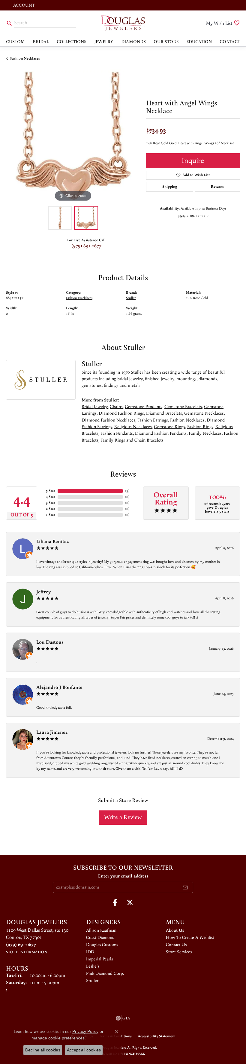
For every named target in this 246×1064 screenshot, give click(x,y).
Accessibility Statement (157, 1036)
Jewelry (103, 41)
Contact (230, 41)
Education (199, 41)
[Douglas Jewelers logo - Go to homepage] (122, 23)
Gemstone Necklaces (204, 413)
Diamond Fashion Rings (121, 413)
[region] (73, 136)
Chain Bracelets (149, 440)
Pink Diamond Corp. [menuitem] (105, 973)
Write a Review (123, 817)
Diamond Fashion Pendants (161, 433)
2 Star (50, 509)
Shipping (169, 186)
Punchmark (134, 1054)
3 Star (50, 503)
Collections (71, 41)
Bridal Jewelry (95, 407)
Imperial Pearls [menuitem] (99, 959)
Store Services (179, 952)
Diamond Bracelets (164, 413)
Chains (116, 407)
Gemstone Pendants (143, 407)
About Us (175, 930)
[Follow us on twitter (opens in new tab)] (129, 902)
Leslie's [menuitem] (92, 966)
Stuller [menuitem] (92, 980)
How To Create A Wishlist (190, 937)
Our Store (166, 41)
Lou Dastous (49, 642)
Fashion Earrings (152, 420)
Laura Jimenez (52, 732)
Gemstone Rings (169, 427)
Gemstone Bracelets (183, 407)
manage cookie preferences (58, 1038)
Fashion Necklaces (25, 58)
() (127, 491)
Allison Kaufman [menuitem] (101, 930)
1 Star (50, 515)
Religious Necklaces (133, 427)
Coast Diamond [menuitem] (100, 937)
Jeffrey (43, 592)
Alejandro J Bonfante (59, 687)
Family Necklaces (205, 433)
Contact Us (176, 945)
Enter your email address (123, 876)
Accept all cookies (84, 1050)
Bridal (41, 41)
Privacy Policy (85, 1031)
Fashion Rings (200, 427)
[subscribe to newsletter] (185, 887)
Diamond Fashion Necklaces (108, 420)
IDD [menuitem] (90, 952)
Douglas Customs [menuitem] (102, 945)
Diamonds (133, 41)
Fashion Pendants (116, 433)
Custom (15, 41)
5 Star (50, 491)
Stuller (131, 298)
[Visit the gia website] (123, 1018)
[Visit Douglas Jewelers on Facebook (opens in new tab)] (115, 902)
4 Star (50, 497)
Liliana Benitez (52, 542)
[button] (23, 5)
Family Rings (112, 440)
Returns (217, 186)
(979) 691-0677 (86, 246)
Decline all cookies (42, 1050)
